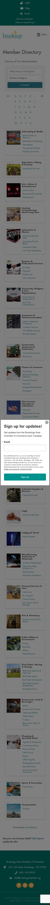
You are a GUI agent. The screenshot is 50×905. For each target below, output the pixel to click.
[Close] (46, 422)
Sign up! (25, 477)
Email (7, 442)
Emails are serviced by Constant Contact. (18, 469)
